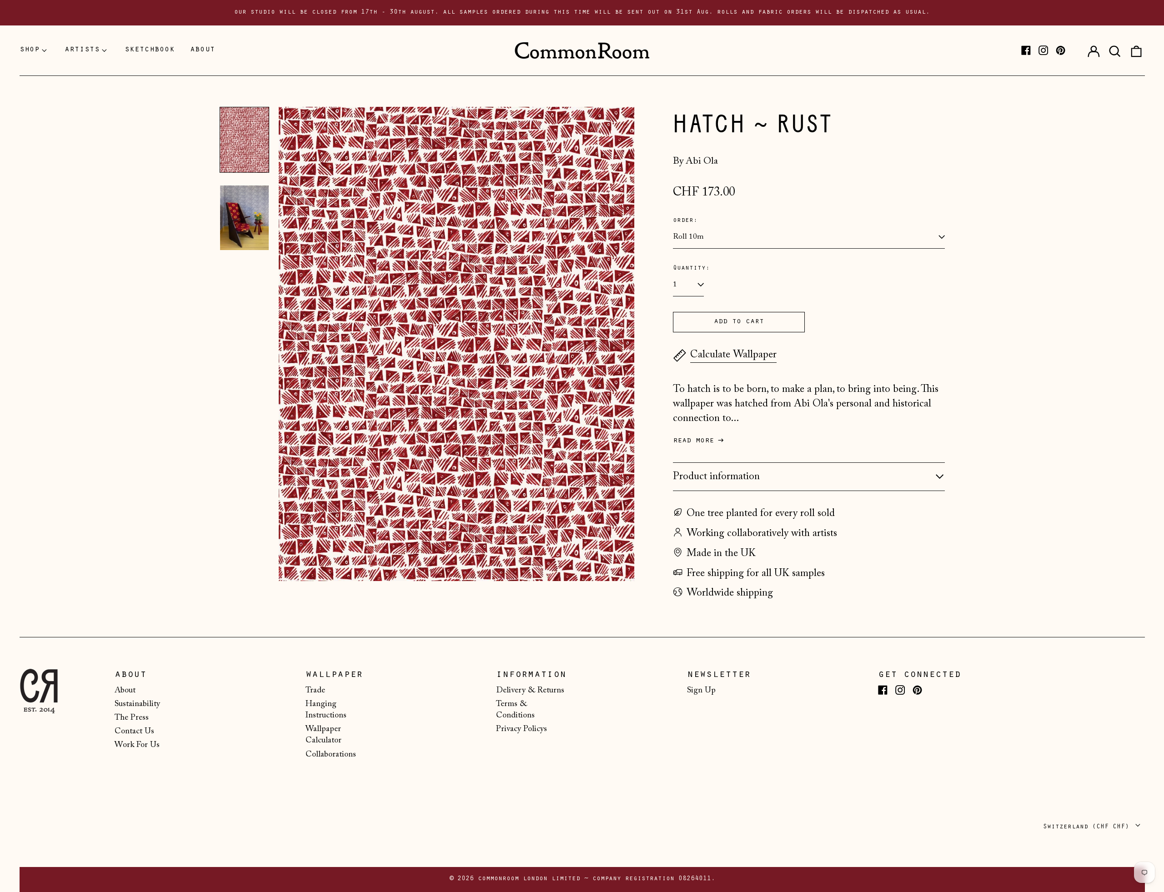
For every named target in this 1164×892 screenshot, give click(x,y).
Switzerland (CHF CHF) (1088, 827)
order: (685, 220)
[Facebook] (1026, 50)
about (202, 50)
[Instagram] (1043, 50)
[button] (1115, 50)
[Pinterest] (1060, 50)
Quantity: (691, 268)
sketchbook (150, 50)
